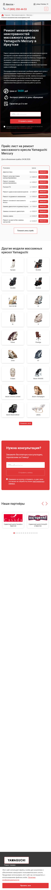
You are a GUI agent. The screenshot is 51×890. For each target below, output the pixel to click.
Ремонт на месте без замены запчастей (13, 221)
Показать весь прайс (25, 231)
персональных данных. (24, 128)
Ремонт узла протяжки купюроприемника (11, 177)
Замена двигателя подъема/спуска (15, 206)
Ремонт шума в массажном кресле (15, 192)
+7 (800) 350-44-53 (16, 9)
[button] (42, 503)
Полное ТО (7, 187)
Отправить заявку (25, 121)
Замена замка (8, 216)
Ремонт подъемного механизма (14, 196)
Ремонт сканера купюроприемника (9, 182)
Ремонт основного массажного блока (14, 201)
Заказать (43, 172)
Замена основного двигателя (13, 211)
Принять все (25, 885)
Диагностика (7, 172)
